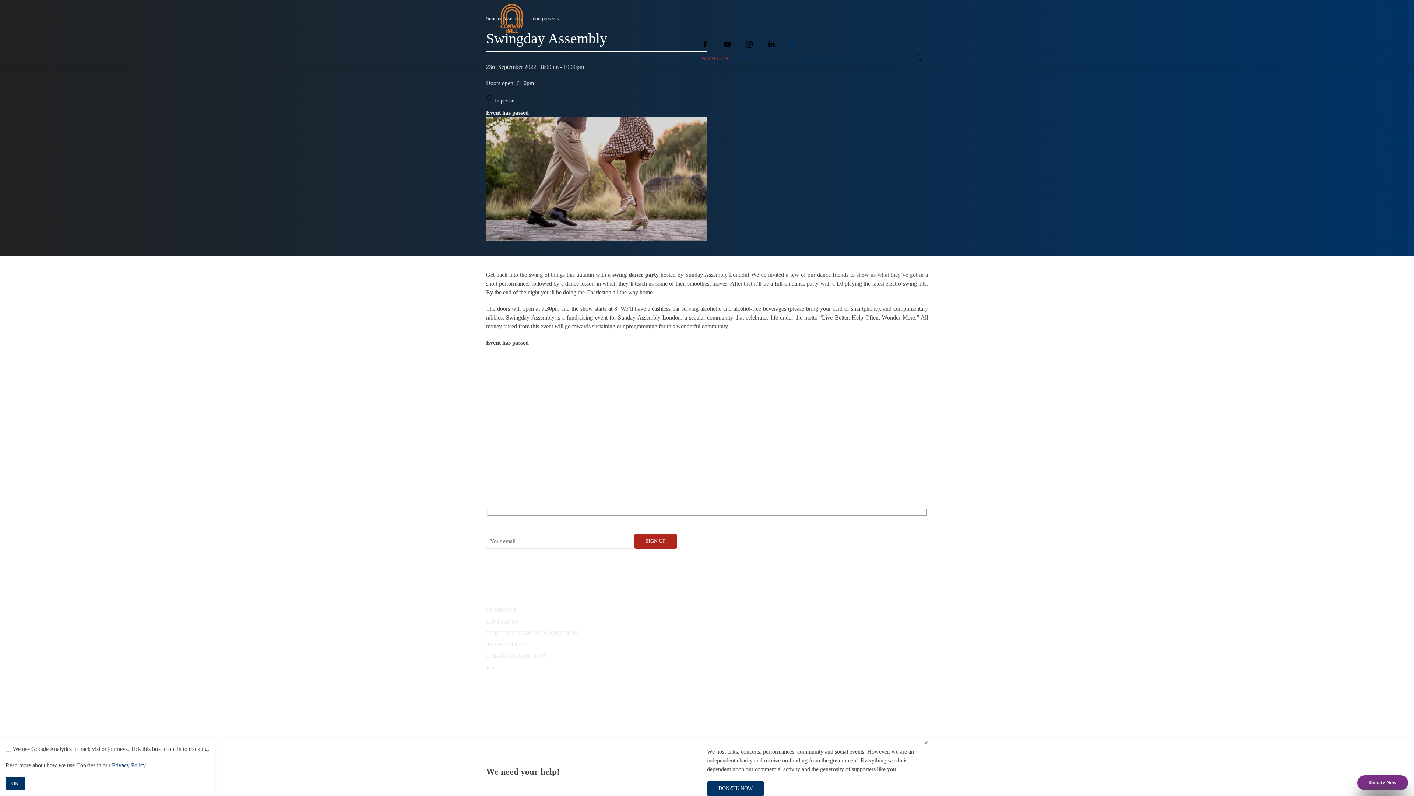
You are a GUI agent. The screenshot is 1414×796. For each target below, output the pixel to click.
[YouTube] (727, 44)
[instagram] (749, 44)
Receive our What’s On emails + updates (543, 520)
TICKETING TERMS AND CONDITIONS (532, 633)
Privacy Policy (128, 765)
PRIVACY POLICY (507, 644)
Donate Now (1382, 782)
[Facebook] (705, 44)
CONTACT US (502, 622)
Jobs (490, 667)
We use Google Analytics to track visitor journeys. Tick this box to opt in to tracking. (110, 749)
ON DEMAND (501, 610)
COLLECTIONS (861, 59)
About (748, 59)
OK (15, 783)
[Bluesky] (792, 44)
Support (779, 59)
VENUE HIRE (817, 59)
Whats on (714, 59)
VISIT (897, 59)
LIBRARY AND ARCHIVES (516, 656)
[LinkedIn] (771, 44)
